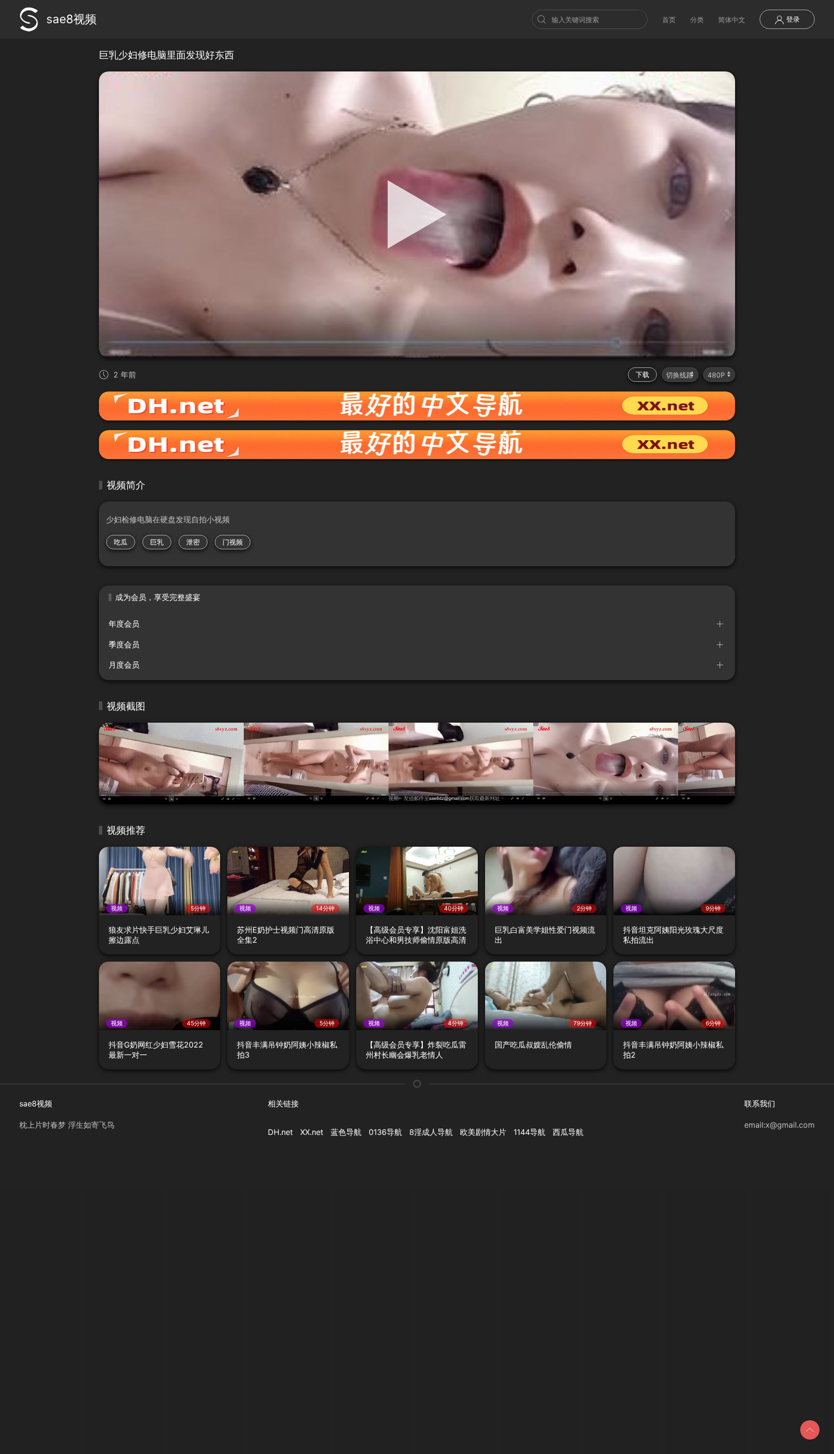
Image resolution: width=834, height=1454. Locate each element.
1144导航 (529, 1132)
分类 (697, 19)
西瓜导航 (568, 1132)
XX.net (311, 1132)
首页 (669, 19)
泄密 (193, 542)
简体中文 (731, 19)
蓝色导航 (346, 1132)
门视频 (232, 542)
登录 (792, 19)
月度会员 (124, 665)
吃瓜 (120, 542)
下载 (642, 374)
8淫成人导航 (431, 1132)
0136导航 (385, 1132)
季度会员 (124, 644)
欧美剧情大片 (483, 1132)
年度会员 (124, 624)
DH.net (280, 1132)
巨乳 (157, 542)
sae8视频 (71, 19)
